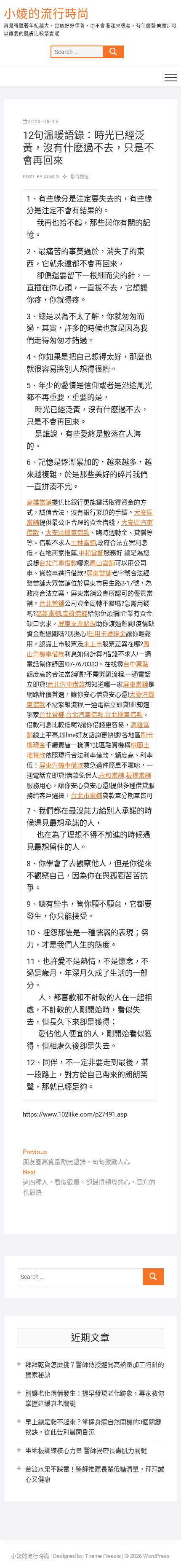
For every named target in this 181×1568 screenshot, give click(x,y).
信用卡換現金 (107, 634)
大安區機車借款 (67, 533)
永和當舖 (111, 775)
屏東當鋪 (135, 684)
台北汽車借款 (58, 563)
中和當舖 (91, 553)
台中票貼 (136, 664)
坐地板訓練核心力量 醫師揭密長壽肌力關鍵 (86, 1451)
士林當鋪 (83, 543)
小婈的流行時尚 (46, 14)
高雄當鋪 (39, 502)
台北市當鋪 (86, 796)
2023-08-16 (43, 121)
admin (51, 177)
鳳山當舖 (102, 563)
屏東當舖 (99, 573)
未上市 (92, 644)
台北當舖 (51, 715)
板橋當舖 (138, 775)
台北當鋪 (51, 603)
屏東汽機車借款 (61, 765)
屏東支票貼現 (77, 624)
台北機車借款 (124, 715)
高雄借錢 (75, 614)
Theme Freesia (103, 1556)
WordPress (156, 1556)
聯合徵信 (79, 177)
